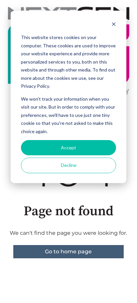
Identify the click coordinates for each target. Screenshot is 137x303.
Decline (68, 165)
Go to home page (68, 251)
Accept (68, 147)
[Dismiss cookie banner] (113, 25)
